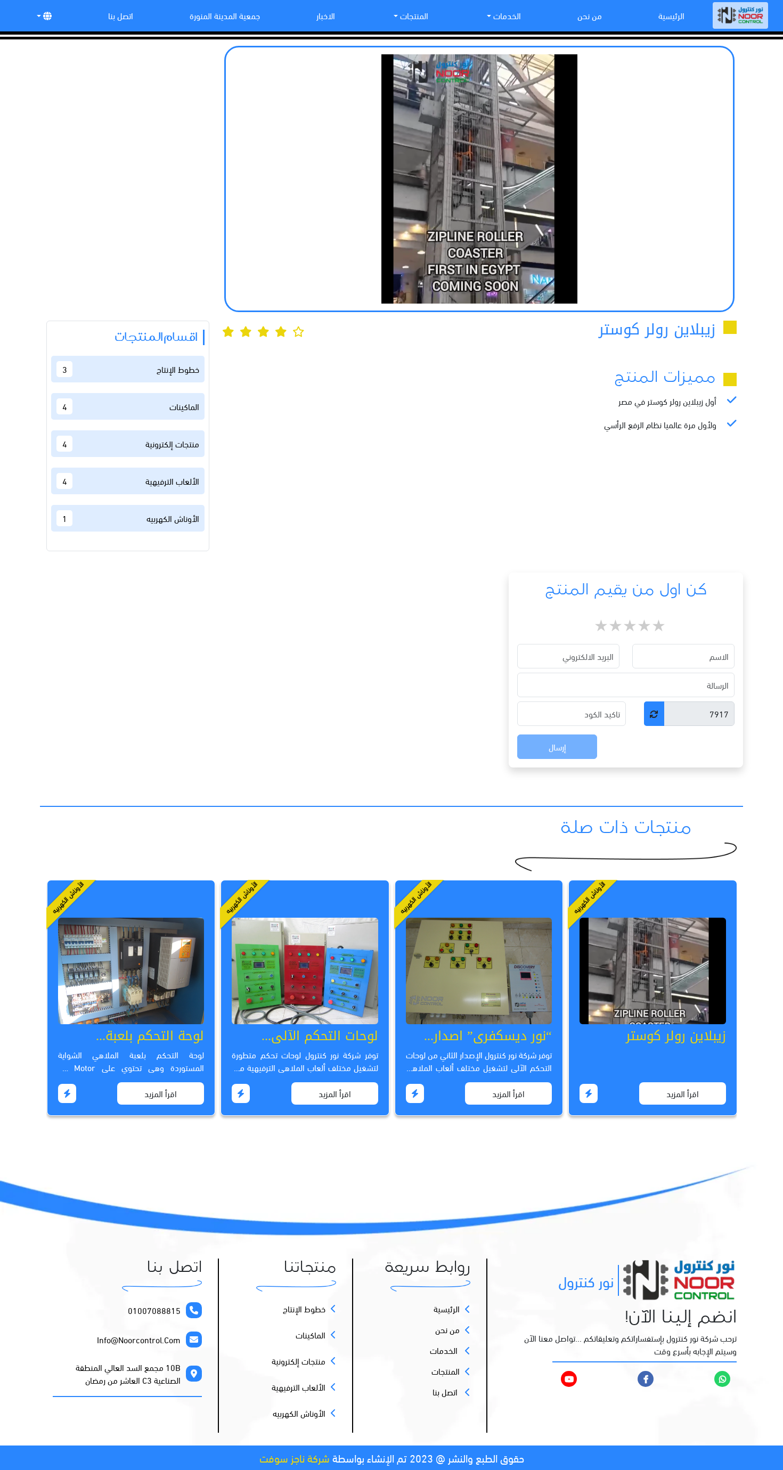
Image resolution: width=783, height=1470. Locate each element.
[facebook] (646, 1378)
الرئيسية (671, 15)
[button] (43, 15)
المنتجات (413, 15)
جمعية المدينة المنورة (225, 15)
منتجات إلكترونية (298, 1360)
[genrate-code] (654, 713)
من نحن (589, 15)
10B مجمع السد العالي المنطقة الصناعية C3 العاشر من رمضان (128, 1373)
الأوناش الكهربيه (299, 1413)
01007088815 (154, 1310)
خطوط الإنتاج (304, 1308)
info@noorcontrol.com (139, 1339)
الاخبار (325, 15)
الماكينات (310, 1334)
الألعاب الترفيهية (298, 1387)
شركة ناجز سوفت (294, 1457)
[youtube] (545, 1379)
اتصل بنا (120, 15)
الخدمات (506, 15)
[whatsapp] (722, 1378)
